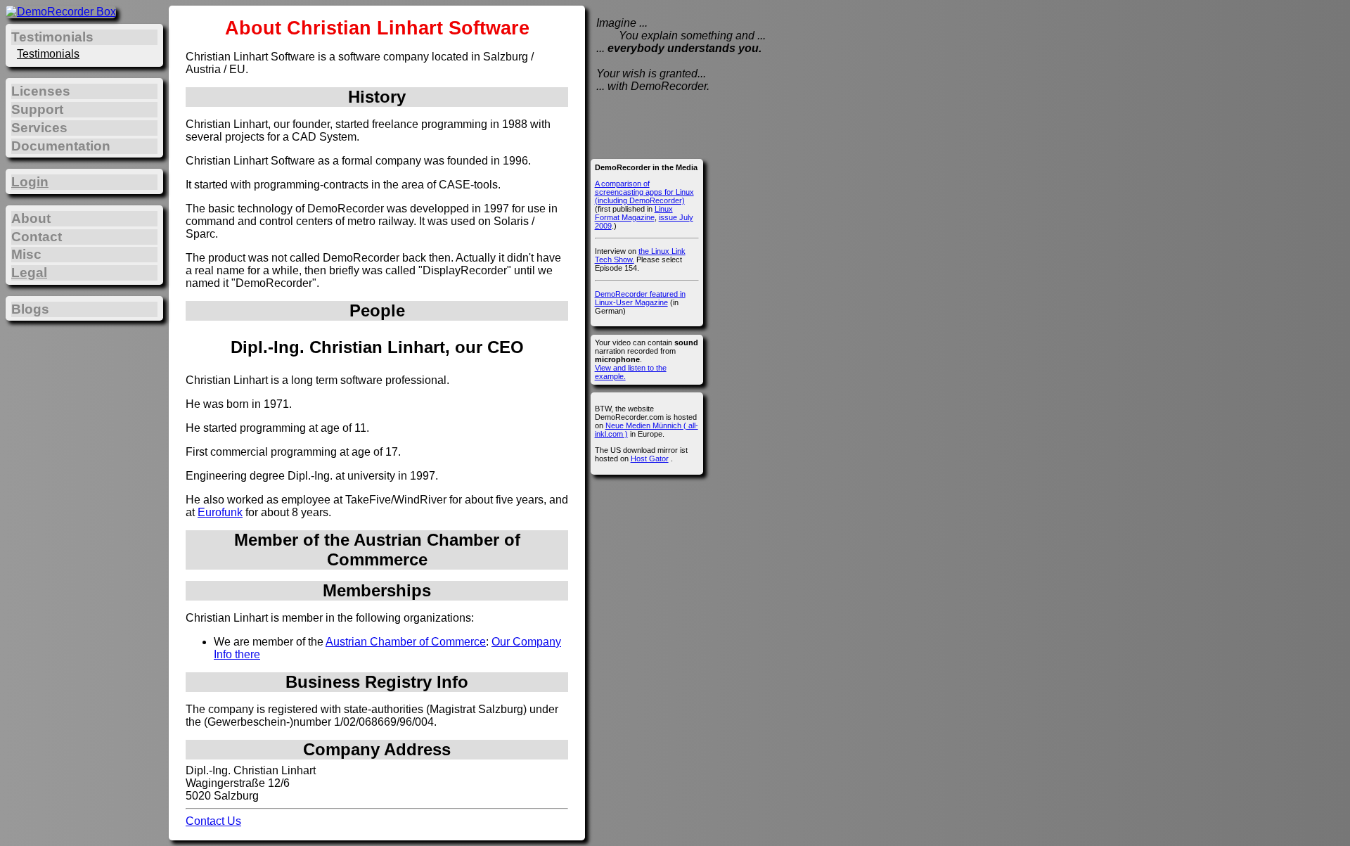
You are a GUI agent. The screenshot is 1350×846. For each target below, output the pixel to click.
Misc (26, 254)
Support (37, 109)
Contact (36, 236)
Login (30, 181)
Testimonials (48, 54)
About (31, 218)
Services (39, 127)
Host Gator (650, 458)
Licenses (40, 91)
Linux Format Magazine (634, 213)
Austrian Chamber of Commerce (406, 642)
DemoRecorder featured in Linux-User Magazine (640, 298)
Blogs (30, 309)
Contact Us (213, 821)
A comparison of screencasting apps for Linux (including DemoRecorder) (644, 192)
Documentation (60, 146)
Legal (29, 272)
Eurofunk (220, 512)
